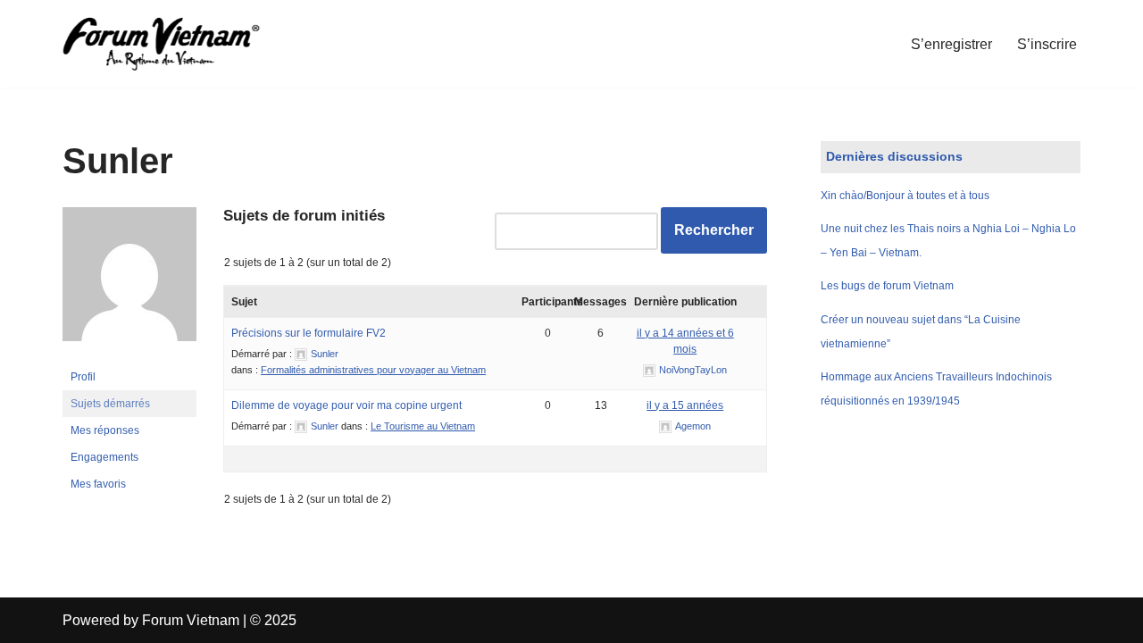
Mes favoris (98, 484)
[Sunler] (129, 355)
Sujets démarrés (110, 403)
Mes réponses (105, 430)
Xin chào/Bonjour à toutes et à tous (905, 195)
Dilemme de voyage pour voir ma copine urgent (346, 405)
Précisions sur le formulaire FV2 (308, 333)
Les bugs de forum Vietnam (887, 286)
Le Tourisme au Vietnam (423, 426)
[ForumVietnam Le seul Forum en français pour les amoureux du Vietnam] (174, 43)
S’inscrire (1047, 44)
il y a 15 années (685, 405)
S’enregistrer (951, 44)
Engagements (104, 457)
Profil (83, 377)
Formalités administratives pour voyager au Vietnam (373, 369)
